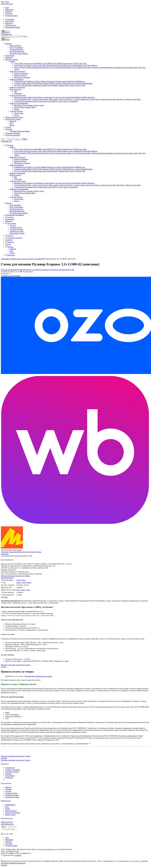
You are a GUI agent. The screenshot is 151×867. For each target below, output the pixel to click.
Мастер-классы (15, 89)
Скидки (13, 225)
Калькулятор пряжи (12, 27)
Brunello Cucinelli (53, 81)
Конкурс (8, 43)
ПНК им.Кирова (33, 67)
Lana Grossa (18, 65)
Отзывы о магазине (12, 770)
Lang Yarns (27, 65)
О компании (10, 768)
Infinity (59, 63)
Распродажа (9, 55)
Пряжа (12, 61)
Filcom (37, 81)
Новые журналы (20, 75)
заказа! (49, 676)
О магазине (9, 19)
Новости (13, 121)
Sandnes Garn (67, 65)
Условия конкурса (16, 49)
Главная (4, 259)
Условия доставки (16, 229)
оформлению (41, 676)
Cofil (83, 85)
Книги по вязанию (21, 73)
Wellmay (94, 65)
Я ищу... (25, 36)
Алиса (41, 105)
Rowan (53, 65)
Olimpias (43, 81)
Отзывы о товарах (12, 772)
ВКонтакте (9, 10)
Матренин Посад (20, 105)
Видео (12, 125)
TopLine (78, 85)
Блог (11, 123)
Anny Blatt (34, 63)
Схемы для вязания (36, 259)
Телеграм (8, 13)
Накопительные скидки (14, 117)
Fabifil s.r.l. (31, 81)
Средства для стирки (62, 97)
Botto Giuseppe (43, 83)
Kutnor (69, 63)
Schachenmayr (78, 65)
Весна (18, 582)
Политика (9, 778)
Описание (5, 552)
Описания (18, 93)
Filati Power (71, 81)
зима (23, 590)
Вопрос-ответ (10, 815)
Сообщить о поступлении (10, 276)
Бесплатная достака (17, 233)
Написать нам (10, 25)
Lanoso (34, 65)
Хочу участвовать (16, 47)
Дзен (7, 8)
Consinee (17, 83)
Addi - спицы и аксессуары (58, 99)
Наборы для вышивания (19, 103)
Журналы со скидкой (22, 77)
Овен (16, 107)
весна (18, 590)
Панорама (28, 101)
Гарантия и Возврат (12, 133)
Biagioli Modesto (87, 83)
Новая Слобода (33, 105)
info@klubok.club (7, 824)
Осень (29, 582)
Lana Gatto (82, 63)
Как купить (9, 21)
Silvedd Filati (26, 85)
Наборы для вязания (17, 87)
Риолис (21, 107)
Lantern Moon (19, 101)
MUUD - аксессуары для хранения (65, 101)
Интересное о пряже (13, 119)
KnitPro (84, 97)
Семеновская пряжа (83, 67)
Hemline (78, 97)
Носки (16, 115)
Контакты (9, 23)
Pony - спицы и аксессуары (79, 99)
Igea (20, 85)
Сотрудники (10, 776)
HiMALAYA (52, 63)
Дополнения (42, 101)
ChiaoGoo (91, 97)
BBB (40, 63)
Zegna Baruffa (52, 85)
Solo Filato (87, 65)
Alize (16, 63)
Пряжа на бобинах (17, 79)
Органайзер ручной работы (43, 97)
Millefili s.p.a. (80, 81)
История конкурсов (17, 51)
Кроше (16, 109)
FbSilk (51, 83)
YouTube (8, 12)
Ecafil (24, 81)
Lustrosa (77, 83)
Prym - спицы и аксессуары (130, 99)
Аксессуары (18, 113)
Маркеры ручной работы (23, 97)
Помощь (8, 789)
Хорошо (4, 865)
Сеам (74, 67)
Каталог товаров (11, 59)
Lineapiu (72, 85)
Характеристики (15, 552)
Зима (24, 582)
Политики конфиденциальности (13, 863)
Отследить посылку (12, 135)
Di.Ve (16, 85)
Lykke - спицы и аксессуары (37, 99)
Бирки (35, 101)
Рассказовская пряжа (63, 67)
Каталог (10, 259)
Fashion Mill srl (26, 83)
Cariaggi (63, 81)
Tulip (118, 99)
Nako (49, 65)
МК (15, 91)
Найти (25, 139)
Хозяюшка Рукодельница (124, 67)
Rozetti (59, 65)
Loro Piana (58, 83)
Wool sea (17, 67)
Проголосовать (15, 45)
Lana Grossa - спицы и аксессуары (103, 99)
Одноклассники (11, 15)
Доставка (8, 129)
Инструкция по (31, 676)
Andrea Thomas (24, 63)
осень (28, 590)
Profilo (34, 83)
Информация (10, 805)
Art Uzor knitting (20, 99)
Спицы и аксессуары (18, 95)
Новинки (8, 57)
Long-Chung (42, 65)
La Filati (75, 63)
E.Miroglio (18, 81)
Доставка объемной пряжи (20, 131)
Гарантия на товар (17, 231)
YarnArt (24, 67)
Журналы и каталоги (17, 71)
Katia (64, 63)
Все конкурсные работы (19, 53)
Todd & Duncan (68, 83)
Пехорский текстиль (47, 67)
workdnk (18, 855)
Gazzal (44, 63)
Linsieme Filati (63, 85)
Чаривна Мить (30, 107)
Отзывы (38, 552)
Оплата (8, 127)
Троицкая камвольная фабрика (103, 67)
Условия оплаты (16, 227)
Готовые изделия (16, 111)
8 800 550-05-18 (7, 4)
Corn (49, 101)
